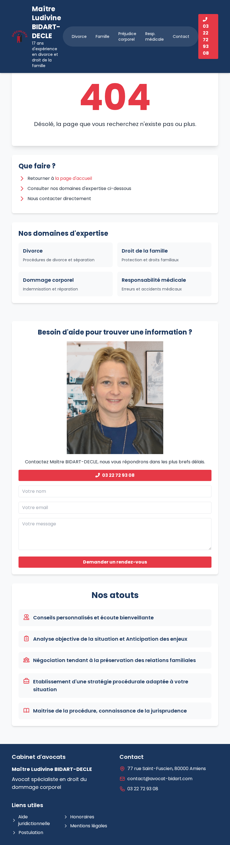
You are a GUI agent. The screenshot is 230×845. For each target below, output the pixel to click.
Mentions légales (88, 826)
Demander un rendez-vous (115, 562)
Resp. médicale (154, 36)
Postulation (31, 832)
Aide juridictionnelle (34, 820)
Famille (102, 36)
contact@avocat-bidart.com (159, 778)
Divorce (79, 36)
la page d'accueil (73, 178)
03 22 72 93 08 (118, 475)
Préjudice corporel (127, 36)
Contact (181, 36)
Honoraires (82, 817)
